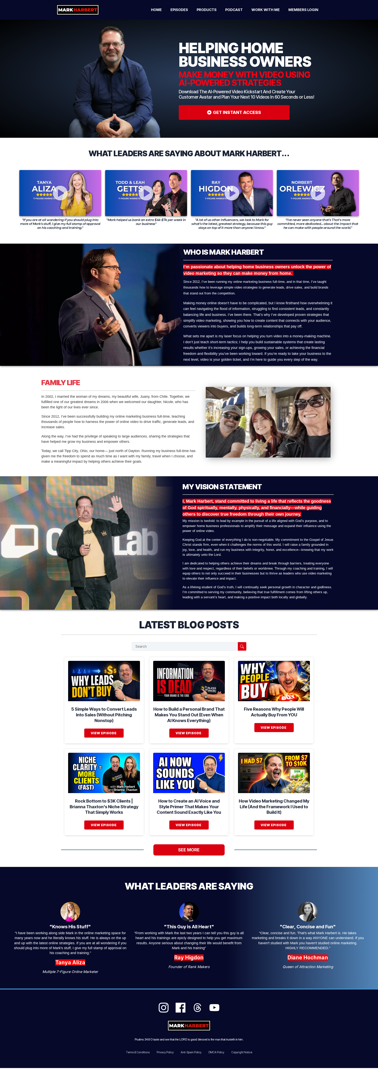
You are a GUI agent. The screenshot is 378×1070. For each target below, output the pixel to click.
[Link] (163, 1007)
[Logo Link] (82, 10)
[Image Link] (104, 681)
